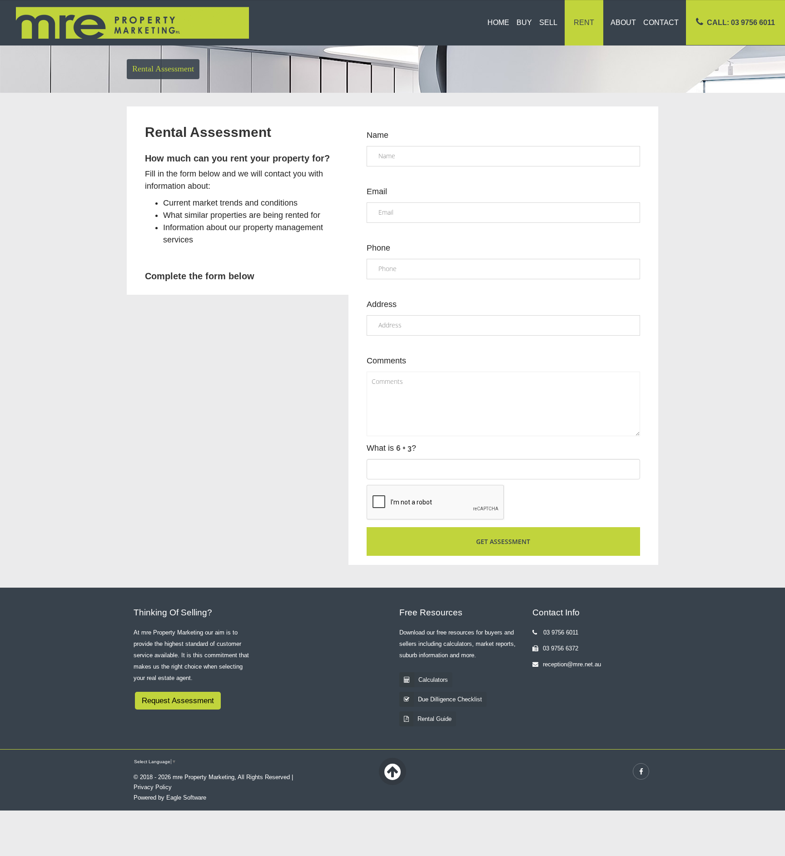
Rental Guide (434, 718)
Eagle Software (186, 797)
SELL (548, 22)
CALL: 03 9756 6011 (741, 22)
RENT (584, 22)
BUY (524, 22)
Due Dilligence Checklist (450, 699)
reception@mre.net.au (572, 664)
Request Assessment (178, 700)
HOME (498, 22)
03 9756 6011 (560, 632)
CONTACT (661, 22)
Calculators (433, 679)
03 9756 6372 (560, 648)
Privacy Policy (153, 787)
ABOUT (623, 22)
